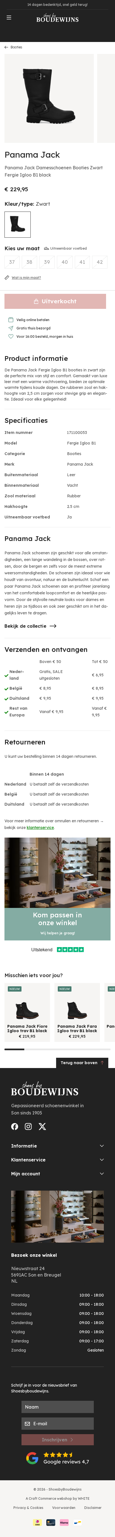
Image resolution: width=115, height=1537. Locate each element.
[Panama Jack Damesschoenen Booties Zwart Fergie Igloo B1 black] (17, 224)
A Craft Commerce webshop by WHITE (58, 1498)
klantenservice (40, 827)
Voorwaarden (63, 1508)
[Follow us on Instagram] (28, 1126)
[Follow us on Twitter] (42, 1126)
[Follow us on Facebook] (14, 1126)
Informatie (24, 1146)
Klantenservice (28, 1160)
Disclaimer (93, 1508)
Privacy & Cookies (28, 1508)
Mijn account (25, 1173)
